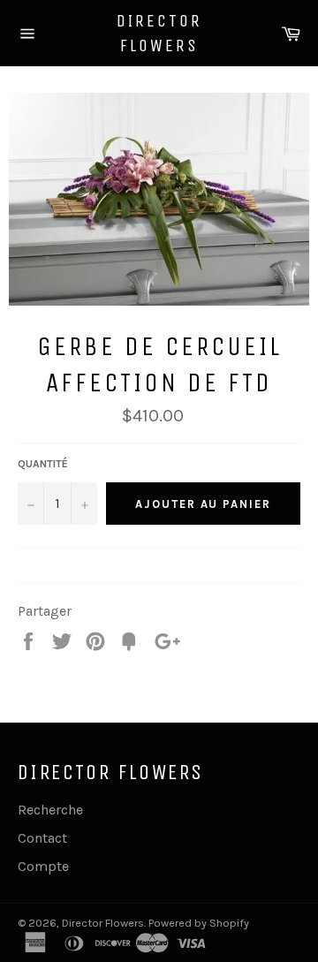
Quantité (43, 464)
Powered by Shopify (198, 922)
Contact (42, 837)
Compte (43, 866)
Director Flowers (159, 33)
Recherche (50, 809)
